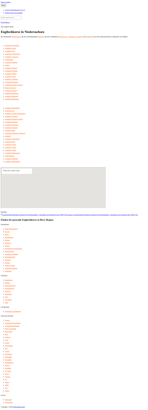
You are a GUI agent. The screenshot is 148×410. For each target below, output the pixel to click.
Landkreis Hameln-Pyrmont (14, 85)
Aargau (7, 320)
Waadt (7, 382)
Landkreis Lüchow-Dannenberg (15, 113)
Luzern (7, 351)
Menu (3, 5)
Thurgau (7, 377)
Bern (6, 334)
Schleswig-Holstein (11, 268)
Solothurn (8, 368)
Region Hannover (10, 88)
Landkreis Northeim (11, 122)
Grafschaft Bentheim (11, 82)
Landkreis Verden (10, 150)
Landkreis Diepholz (11, 62)
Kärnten (7, 283)
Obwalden (8, 360)
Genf (6, 340)
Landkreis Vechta (10, 147)
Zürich (7, 391)
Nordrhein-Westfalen (11, 254)
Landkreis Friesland (11, 71)
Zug (6, 388)
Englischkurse (5, 22)
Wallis (7, 385)
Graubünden (9, 346)
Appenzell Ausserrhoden (13, 323)
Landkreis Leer (9, 111)
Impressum (8, 400)
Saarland (7, 260)
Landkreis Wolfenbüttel (12, 161)
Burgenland (8, 280)
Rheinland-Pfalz (10, 257)
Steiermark (8, 294)
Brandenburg (9, 237)
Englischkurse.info (19, 407)
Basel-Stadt (8, 331)
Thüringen (8, 271)
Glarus (7, 343)
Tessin (7, 374)
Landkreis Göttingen (11, 79)
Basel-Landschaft (10, 329)
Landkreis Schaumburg (12, 139)
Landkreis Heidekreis (11, 93)
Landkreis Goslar (10, 76)
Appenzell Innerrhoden (12, 326)
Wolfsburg (89, 37)
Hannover (41, 37)
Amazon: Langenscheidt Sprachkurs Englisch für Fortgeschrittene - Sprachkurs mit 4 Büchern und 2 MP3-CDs (102, 215)
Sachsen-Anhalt (10, 265)
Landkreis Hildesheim (12, 99)
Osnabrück (79, 37)
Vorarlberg (8, 300)
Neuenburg (8, 354)
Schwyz (7, 365)
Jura (6, 348)
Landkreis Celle (10, 51)
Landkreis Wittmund (11, 159)
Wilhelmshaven (10, 156)
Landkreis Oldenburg (11, 125)
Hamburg (8, 243)
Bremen (7, 240)
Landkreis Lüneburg (11, 116)
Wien (6, 302)
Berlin (7, 234)
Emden (7, 65)
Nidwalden (8, 357)
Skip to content (5, 2)
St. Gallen (8, 371)
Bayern (7, 232)
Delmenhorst (9, 60)
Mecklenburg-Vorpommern (13, 249)
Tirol (6, 297)
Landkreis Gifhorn (11, 74)
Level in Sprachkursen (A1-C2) (15, 10)
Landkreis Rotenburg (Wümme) (15, 133)
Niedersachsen (16, 37)
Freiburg (7, 337)
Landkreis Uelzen (10, 144)
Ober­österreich (9, 288)
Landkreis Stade (10, 142)
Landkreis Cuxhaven (11, 57)
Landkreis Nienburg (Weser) (14, 119)
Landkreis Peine (10, 130)
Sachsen (7, 263)
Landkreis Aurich (10, 48)
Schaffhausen (9, 362)
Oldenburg (71, 37)
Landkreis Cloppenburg (12, 54)
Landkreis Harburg (11, 91)
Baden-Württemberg (11, 229)
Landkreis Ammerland (12, 45)
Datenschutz (9, 402)
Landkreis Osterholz (11, 128)
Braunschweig (62, 37)
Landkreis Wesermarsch (12, 153)
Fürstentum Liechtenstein (13, 311)
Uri (6, 379)
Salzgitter (8, 136)
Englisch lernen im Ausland (13, 13)
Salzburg (7, 291)
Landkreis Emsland (11, 68)
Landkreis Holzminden (12, 108)
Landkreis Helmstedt (11, 96)
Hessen (7, 246)
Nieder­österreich (10, 286)
